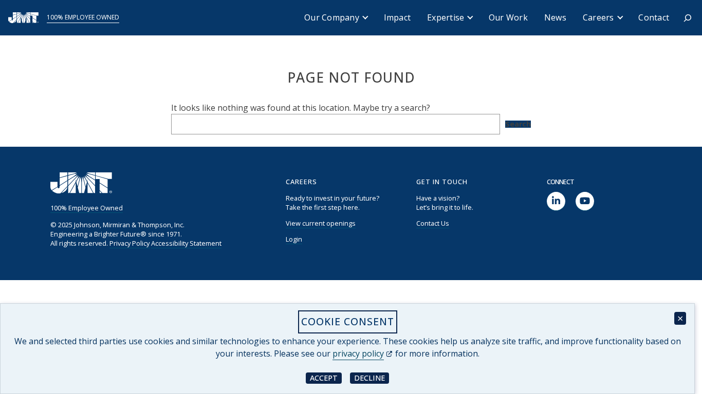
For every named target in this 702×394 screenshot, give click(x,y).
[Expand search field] (687, 18)
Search (518, 124)
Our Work (508, 17)
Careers (598, 17)
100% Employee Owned (83, 17)
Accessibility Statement (186, 243)
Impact (397, 17)
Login (294, 239)
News (555, 17)
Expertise (445, 17)
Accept (326, 377)
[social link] (556, 201)
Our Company (331, 17)
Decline (371, 377)
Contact (653, 17)
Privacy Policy (129, 243)
